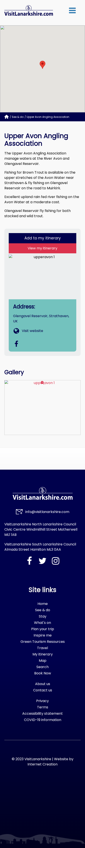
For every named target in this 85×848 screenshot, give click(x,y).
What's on (42, 622)
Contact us (42, 690)
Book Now (42, 673)
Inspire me (43, 635)
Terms (42, 707)
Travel (42, 647)
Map (42, 660)
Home (42, 603)
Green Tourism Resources (42, 641)
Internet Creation (42, 764)
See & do (18, 117)
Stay (42, 616)
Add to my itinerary (42, 238)
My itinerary (42, 654)
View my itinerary (42, 248)
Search (42, 666)
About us (42, 683)
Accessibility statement (42, 713)
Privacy (42, 700)
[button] (72, 10)
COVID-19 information (42, 719)
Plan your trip (42, 628)
